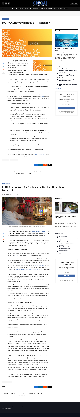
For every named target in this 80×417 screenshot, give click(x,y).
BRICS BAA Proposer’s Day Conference (27, 144)
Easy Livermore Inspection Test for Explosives (27, 269)
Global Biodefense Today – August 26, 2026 (65, 217)
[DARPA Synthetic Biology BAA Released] (27, 43)
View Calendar (58, 88)
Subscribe (74, 3)
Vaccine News (58, 8)
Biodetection (6, 183)
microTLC (16, 255)
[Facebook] (3, 63)
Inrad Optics (41, 339)
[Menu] (3, 8)
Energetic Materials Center (34, 252)
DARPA (42, 96)
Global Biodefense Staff (7, 194)
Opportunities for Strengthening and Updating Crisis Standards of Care (67, 74)
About (62, 414)
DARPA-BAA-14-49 (39, 154)
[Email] (3, 72)
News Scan (57, 52)
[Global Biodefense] (40, 3)
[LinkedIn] (3, 66)
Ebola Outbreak (23, 8)
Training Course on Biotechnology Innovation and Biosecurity (66, 79)
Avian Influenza (34, 8)
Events (66, 8)
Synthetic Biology (14, 160)
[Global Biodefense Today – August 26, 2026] (66, 208)
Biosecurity (5, 19)
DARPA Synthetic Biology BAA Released (38, 393)
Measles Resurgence (46, 8)
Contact (66, 414)
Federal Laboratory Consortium (38, 231)
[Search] (77, 8)
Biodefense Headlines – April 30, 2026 (65, 49)
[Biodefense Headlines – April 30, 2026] (66, 40)
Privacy (71, 414)
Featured (14, 8)
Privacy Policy (65, 112)
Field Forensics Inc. (39, 265)
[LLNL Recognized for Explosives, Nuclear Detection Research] (27, 211)
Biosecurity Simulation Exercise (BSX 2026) (68, 70)
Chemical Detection (7, 381)
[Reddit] (3, 69)
